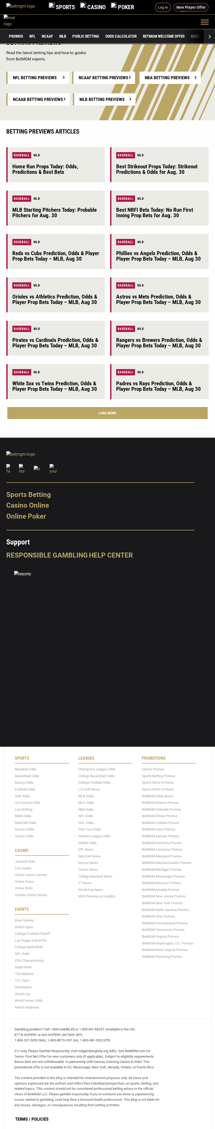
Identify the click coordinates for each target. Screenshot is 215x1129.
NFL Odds (85, 816)
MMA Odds (23, 816)
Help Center (111, 555)
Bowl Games (24, 920)
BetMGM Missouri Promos (161, 883)
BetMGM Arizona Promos (160, 803)
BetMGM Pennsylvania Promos (165, 923)
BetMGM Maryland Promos (162, 856)
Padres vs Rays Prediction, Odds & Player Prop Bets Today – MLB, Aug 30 (158, 386)
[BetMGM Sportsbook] (25, 7)
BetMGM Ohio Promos (158, 916)
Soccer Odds (24, 829)
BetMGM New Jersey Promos (164, 896)
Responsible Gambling (47, 555)
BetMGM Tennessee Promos (163, 930)
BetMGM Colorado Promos (161, 809)
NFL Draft (22, 954)
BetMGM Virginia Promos (160, 936)
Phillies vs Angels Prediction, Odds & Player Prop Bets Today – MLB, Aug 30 (158, 256)
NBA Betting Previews (167, 77)
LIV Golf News (89, 789)
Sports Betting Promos (158, 776)
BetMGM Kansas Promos (160, 836)
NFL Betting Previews (35, 77)
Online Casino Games (31, 875)
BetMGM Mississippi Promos (163, 876)
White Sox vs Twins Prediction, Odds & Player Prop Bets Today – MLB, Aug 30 (54, 386)
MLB (62, 36)
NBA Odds (86, 809)
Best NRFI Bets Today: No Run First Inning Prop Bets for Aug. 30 (154, 213)
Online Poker (26, 516)
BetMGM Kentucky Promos (162, 843)
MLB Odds (86, 796)
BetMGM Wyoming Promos (162, 957)
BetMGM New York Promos (162, 903)
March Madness (27, 1007)
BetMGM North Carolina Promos (165, 910)
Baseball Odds (25, 769)
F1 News (85, 883)
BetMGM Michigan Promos (162, 870)
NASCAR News (89, 856)
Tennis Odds (24, 836)
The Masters (24, 974)
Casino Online (27, 505)
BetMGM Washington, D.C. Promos (167, 943)
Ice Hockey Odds (27, 803)
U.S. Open (22, 980)
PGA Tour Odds (89, 829)
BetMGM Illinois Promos (160, 816)
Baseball (22, 155)
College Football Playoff (32, 934)
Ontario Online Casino (31, 895)
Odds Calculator (121, 36)
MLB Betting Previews (102, 99)
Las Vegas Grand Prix (31, 940)
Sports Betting (28, 494)
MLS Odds (86, 803)
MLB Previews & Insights (96, 896)
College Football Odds (94, 782)
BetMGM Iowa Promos (158, 829)
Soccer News (88, 863)
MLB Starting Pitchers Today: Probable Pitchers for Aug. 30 (54, 213)
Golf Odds (22, 796)
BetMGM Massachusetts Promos (166, 863)
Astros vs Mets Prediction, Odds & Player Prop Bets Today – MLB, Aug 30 (158, 299)
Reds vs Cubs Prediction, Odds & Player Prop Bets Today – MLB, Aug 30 (55, 256)
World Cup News (90, 890)
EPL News (86, 849)
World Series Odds (28, 1000)
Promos (16, 36)
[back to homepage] (15, 22)
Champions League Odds (97, 769)
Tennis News (88, 870)
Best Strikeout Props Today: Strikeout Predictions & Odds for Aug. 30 (156, 169)
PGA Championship (29, 960)
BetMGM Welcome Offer (164, 36)
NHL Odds (86, 823)
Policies (40, 1119)
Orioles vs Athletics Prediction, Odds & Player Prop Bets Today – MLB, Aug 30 (54, 299)
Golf (195, 36)
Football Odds (25, 789)
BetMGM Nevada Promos (160, 890)
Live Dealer (23, 868)
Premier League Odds (94, 836)
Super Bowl (23, 967)
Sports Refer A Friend (157, 782)
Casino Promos (153, 769)
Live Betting (23, 809)
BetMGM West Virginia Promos (165, 950)
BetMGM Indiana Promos (160, 823)
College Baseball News (95, 876)
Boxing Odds (24, 782)
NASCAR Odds (25, 823)
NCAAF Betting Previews (103, 77)
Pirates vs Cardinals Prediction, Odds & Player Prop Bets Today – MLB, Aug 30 (55, 343)
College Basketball (28, 947)
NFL (32, 36)
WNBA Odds (87, 843)
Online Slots (24, 888)
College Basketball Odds (96, 776)
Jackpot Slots (25, 861)
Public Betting (85, 36)
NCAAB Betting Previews (38, 99)
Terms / (22, 1119)
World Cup (22, 994)
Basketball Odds (27, 776)
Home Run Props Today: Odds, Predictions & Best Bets (45, 169)
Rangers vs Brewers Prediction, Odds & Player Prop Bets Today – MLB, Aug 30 (159, 343)
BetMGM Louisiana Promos (162, 849)
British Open (24, 927)
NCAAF (47, 36)
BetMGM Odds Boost (157, 796)
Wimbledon (23, 987)
